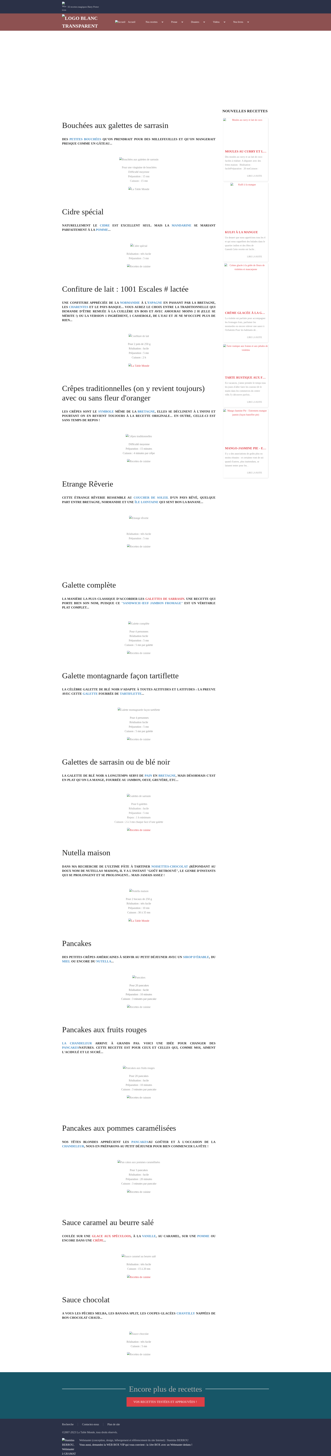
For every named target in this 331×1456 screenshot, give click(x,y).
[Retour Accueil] (83, 22)
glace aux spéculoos (111, 1236)
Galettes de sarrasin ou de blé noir (116, 761)
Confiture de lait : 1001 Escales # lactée (125, 289)
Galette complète (89, 585)
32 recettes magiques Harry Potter (83, 7)
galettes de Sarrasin (164, 599)
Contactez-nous (90, 1424)
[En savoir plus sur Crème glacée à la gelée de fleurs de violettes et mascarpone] (245, 286)
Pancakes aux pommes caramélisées (119, 1128)
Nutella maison (86, 852)
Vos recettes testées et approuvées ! (165, 1402)
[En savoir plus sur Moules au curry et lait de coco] (245, 133)
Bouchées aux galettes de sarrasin (115, 125)
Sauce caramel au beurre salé (108, 1222)
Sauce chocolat (86, 1299)
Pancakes (76, 943)
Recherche (68, 1424)
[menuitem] (125, 22)
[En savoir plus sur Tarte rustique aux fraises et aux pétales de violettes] (245, 359)
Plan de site (113, 1424)
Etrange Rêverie (87, 483)
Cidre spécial (83, 211)
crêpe (98, 1240)
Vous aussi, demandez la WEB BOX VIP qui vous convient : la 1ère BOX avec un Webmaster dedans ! (135, 1444)
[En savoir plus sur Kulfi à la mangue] (245, 206)
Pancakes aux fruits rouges (104, 1029)
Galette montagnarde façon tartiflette (120, 675)
